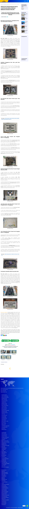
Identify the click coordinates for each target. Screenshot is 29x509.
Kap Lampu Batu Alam (4, 415)
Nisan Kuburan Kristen (4, 404)
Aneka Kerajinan (3, 480)
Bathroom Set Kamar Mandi (4, 397)
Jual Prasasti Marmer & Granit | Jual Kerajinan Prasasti (26, 18)
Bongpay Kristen (3, 424)
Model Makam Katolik (4, 411)
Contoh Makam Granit (4, 462)
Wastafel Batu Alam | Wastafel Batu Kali (26, 22)
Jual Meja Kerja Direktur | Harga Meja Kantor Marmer (26, 30)
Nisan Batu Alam (3, 451)
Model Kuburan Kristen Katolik (5, 410)
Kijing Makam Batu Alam (4, 412)
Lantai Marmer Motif (4, 489)
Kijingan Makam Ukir (4, 452)
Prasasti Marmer (3, 504)
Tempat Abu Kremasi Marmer (5, 484)
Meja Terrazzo (3, 446)
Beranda (2, 4)
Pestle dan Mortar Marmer (4, 491)
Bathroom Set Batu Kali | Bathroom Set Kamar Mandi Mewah (26, 26)
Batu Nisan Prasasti (4, 38)
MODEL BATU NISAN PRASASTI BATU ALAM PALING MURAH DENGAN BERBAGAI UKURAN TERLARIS (10, 13)
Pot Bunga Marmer (3, 464)
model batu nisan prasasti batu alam (9, 332)
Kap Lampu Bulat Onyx (4, 496)
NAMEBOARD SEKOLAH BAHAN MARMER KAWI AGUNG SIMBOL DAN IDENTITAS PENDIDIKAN (26, 14)
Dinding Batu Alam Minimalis (5, 437)
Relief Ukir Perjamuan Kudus (4, 440)
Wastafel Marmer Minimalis (4, 497)
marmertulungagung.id (14, 327)
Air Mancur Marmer (3, 433)
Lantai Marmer (3, 439)
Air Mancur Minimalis (4, 490)
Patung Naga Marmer (4, 486)
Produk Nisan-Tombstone (6, 4)
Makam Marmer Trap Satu (4, 473)
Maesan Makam (3, 449)
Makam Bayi (3, 477)
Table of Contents (3, 16)
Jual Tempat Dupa (3, 502)
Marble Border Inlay (3, 429)
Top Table (2, 450)
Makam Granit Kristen (4, 399)
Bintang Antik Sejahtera (14, 507)
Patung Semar (3, 456)
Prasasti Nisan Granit (4, 418)
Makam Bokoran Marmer (4, 472)
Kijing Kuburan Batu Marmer (4, 458)
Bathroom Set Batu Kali (4, 492)
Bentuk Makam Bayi (3, 409)
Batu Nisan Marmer (3, 455)
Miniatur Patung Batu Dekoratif (5, 463)
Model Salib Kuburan (4, 444)
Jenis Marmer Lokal (3, 406)
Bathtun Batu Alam (3, 503)
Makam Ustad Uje (3, 423)
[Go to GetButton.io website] (27, 507)
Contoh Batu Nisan (3, 432)
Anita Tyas (3, 11)
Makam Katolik (3, 474)
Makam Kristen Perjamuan (4, 405)
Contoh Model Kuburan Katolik (5, 445)
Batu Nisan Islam (3, 422)
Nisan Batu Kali (3, 428)
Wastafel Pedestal (3, 443)
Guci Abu (2, 483)
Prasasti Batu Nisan (3, 417)
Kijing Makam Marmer (4, 403)
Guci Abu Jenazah (3, 416)
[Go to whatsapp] (27, 506)
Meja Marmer (3, 478)
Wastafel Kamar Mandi (4, 400)
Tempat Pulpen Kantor (4, 438)
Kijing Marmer (3, 471)
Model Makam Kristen (4, 398)
